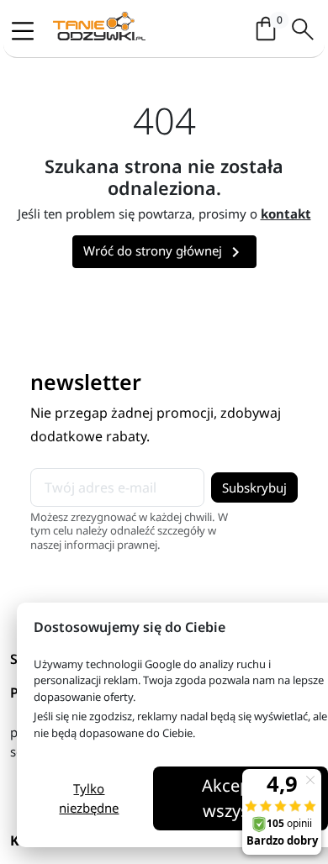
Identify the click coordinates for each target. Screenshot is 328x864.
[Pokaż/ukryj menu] (28, 30)
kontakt (286, 213)
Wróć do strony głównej (164, 252)
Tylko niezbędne (89, 798)
